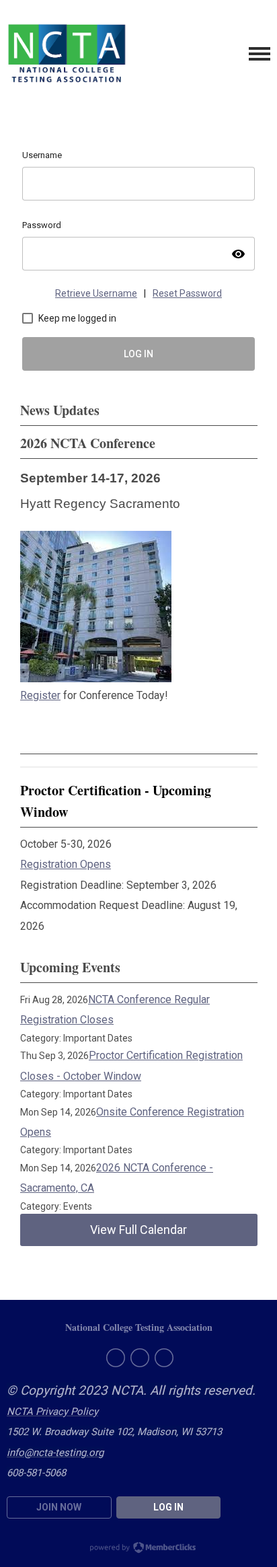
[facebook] (115, 1357)
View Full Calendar (138, 1230)
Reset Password (187, 293)
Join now (58, 1507)
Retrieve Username (96, 293)
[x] (139, 1357)
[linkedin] (164, 1357)
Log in (168, 1507)
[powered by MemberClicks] (138, 1549)
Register (40, 695)
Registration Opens (65, 864)
